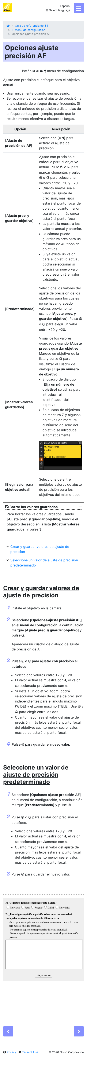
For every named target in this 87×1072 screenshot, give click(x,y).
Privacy (11, 1052)
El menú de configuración (28, 30)
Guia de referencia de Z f (31, 25)
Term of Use (30, 1052)
